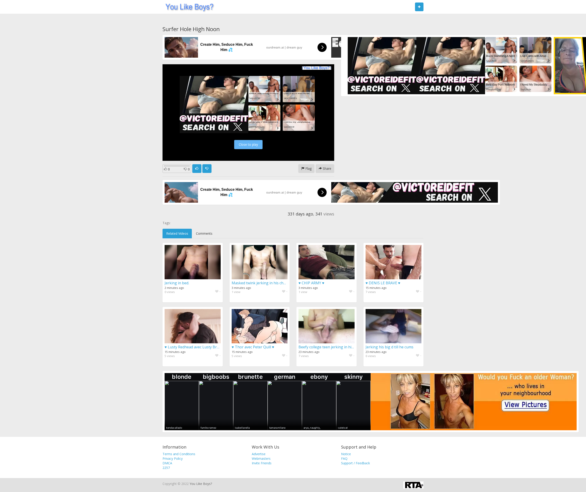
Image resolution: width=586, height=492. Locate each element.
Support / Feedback (355, 463)
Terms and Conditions (179, 454)
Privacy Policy (173, 458)
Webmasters (261, 458)
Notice (346, 454)
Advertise (259, 454)
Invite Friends (261, 463)
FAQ (344, 458)
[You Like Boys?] (188, 7)
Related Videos (177, 233)
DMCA (167, 463)
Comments (204, 233)
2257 (166, 467)
